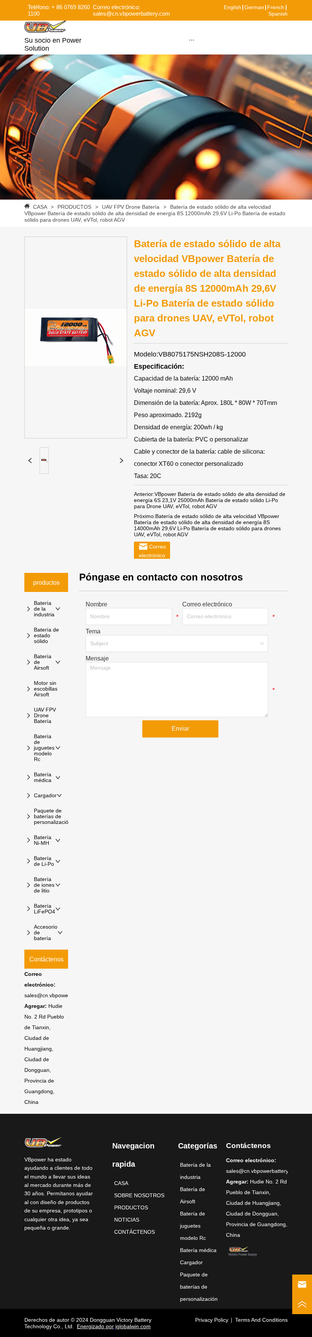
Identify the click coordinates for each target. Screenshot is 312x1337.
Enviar (180, 728)
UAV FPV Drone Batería (130, 207)
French (275, 7)
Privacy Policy (211, 1320)
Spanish (278, 14)
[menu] (192, 39)
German (254, 7)
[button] (191, 40)
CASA (40, 207)
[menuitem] (192, 39)
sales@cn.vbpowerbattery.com (61, 995)
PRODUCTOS (74, 207)
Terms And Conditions (261, 1320)
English (232, 7)
